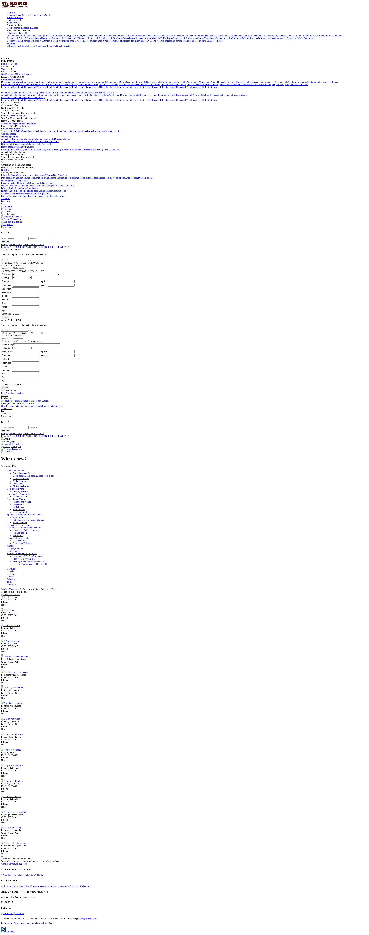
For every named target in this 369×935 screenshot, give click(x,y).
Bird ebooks (36, 139)
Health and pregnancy (277, 38)
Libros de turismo (143, 38)
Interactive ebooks (71, 131)
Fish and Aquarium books (23, 178)
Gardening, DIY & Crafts (18, 494)
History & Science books (282, 35)
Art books (94, 38)
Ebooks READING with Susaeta (22, 553)
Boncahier (24, 33)
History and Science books (13, 191)
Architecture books (57, 191)
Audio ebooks (86, 131)
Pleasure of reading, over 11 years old (103, 149)
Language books (263, 35)
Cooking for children (303, 35)
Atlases (4, 123)
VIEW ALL (6, 408)
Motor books (210, 38)
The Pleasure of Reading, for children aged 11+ (173, 41)
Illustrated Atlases (30, 28)
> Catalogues (29, 875)
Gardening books (223, 38)
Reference (45, 589)
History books (83, 38)
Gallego (10, 576)
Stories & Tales (51, 35)
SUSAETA (10, 262)
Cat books (115, 178)
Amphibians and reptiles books (59, 178)
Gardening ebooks (9, 136)
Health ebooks (7, 146)
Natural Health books (11, 185)
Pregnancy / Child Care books (300, 38)
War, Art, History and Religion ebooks (24, 527)
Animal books (223, 35)
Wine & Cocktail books (30, 38)
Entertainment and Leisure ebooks (29, 141)
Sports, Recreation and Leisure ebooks (24, 514)
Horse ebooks (48, 139)
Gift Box (176, 95)
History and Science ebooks (14, 144)
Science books (70, 38)
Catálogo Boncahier (24, 406)
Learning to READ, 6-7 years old (16, 149)
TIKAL (22, 262)
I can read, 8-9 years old (43, 149)
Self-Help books (40, 185)
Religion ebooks (34, 144)
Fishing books (21, 180)
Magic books (211, 35)
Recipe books (13, 38)
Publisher (11, 43)
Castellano (11, 569)
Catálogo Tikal (56, 406)
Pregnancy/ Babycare (24, 146)
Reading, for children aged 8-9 (92, 41)
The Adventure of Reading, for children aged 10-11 (129, 41)
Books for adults (52, 92)
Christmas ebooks (112, 131)
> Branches (17, 875)
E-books (11, 33)
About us (5, 198)
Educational (91, 35)
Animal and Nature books (13, 95)
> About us (6, 875)
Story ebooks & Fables (11, 131)
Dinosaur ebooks (62, 139)
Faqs (3, 203)
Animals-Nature (259, 38)
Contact (4, 395)
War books (118, 38)
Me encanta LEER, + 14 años (209, 41)
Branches (5, 201)
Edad (53, 589)
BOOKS (11, 12)
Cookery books (8, 193)
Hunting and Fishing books (37, 95)
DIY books (247, 38)
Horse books (105, 178)
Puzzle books (173, 35)
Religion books (106, 38)
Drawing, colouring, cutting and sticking (25, 35)
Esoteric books (179, 38)
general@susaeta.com (87, 918)
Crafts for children (321, 35)
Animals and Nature (10, 139)
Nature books (235, 35)
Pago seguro (6, 923)
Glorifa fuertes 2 (14, 28)
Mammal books (80, 178)
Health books (27, 185)
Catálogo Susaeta (41, 406)
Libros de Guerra (211, 95)
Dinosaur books (249, 35)
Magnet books (185, 35)
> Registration (84, 886)
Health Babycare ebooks (18, 538)
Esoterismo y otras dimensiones (233, 95)
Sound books (119, 35)
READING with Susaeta (102, 92)
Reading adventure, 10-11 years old (70, 149)
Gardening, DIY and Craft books (124, 95)
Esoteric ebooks (52, 141)
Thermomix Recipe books (52, 38)
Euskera (10, 574)
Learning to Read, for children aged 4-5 (25, 41)
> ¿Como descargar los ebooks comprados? (48, 886)
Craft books (236, 38)
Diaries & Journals (133, 35)
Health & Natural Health (94, 95)
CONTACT (6, 206)
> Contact (39, 875)
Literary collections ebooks (13, 115)
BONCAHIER (37, 262)
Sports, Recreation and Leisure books (66, 95)
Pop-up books (198, 35)
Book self (5, 97)
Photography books (195, 38)
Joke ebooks (98, 131)
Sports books (129, 38)
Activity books (336, 35)
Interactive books (105, 35)
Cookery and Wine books (191, 95)
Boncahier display (36, 97)
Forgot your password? (11, 244)
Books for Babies (15, 17)
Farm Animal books (129, 178)
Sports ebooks (7, 141)
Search (5, 317)
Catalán (10, 571)
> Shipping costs (8, 886)
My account (6, 209)
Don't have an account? (33, 244)
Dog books (6, 178)
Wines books (21, 193)
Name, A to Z (15, 589)
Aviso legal (42, 923)
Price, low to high (31, 589)
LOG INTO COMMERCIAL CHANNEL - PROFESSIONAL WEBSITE (35, 247)
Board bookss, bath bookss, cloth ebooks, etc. (42, 131)
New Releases (8, 406)
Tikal (17, 33)
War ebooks (46, 144)
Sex (107, 95)
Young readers (13, 22)
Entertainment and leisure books (15, 183)
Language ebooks (16, 123)
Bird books (40, 178)
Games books (48, 183)
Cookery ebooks (8, 134)
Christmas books (159, 35)
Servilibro (10, 931)
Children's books (24, 92)
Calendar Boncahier (19, 97)
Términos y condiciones (25, 923)
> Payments (22, 886)
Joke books (147, 35)
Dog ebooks (25, 139)
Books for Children (16, 470)
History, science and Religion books (155, 95)
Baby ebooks (30, 123)
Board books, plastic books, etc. (72, 35)
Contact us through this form (14, 864)
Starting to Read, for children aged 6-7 (60, 41)
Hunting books (8, 180)
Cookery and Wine (15, 489)
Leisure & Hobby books (162, 38)
